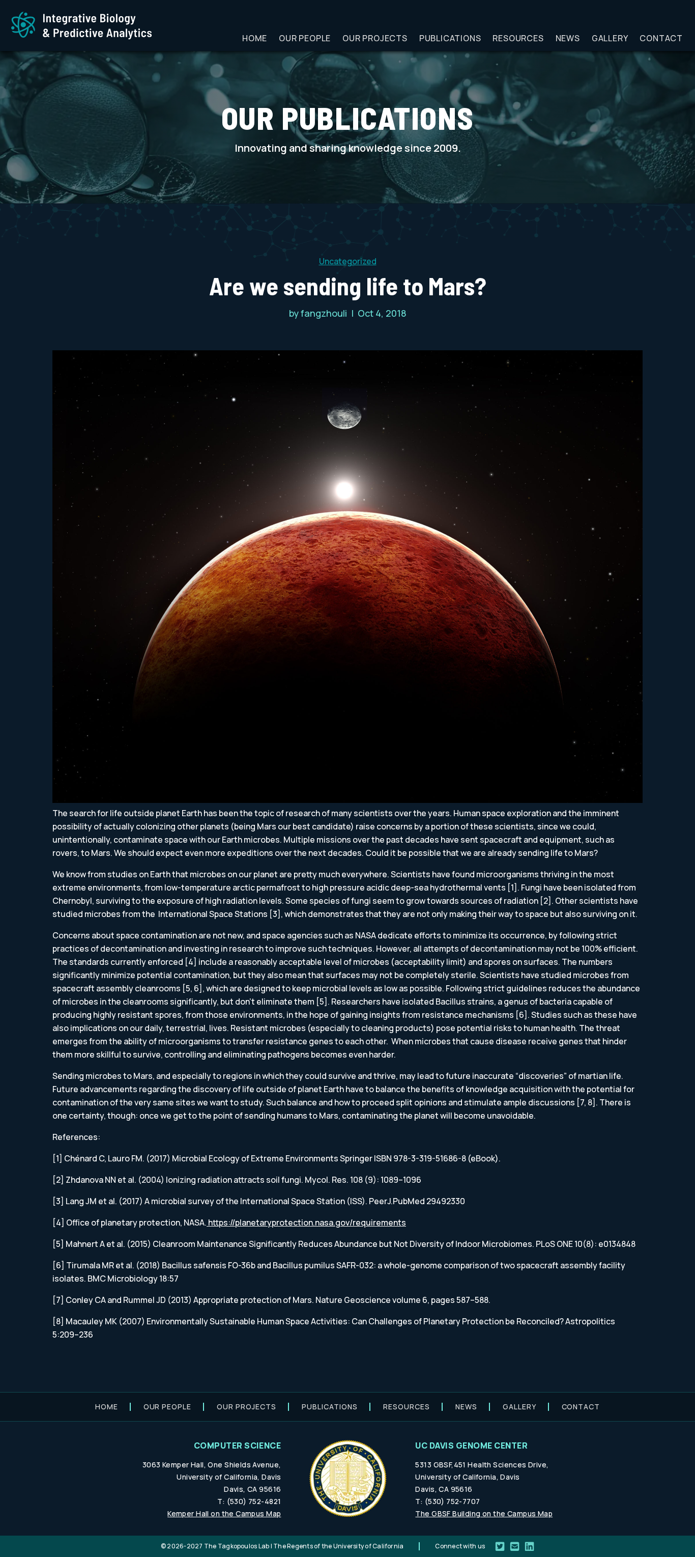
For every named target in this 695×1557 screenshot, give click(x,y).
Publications (450, 38)
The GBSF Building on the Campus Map (484, 1513)
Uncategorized (348, 261)
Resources (518, 38)
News (568, 38)
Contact (661, 38)
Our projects (375, 38)
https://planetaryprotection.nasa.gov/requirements (306, 1222)
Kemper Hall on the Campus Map (224, 1513)
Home (254, 38)
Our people (305, 38)
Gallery (610, 38)
